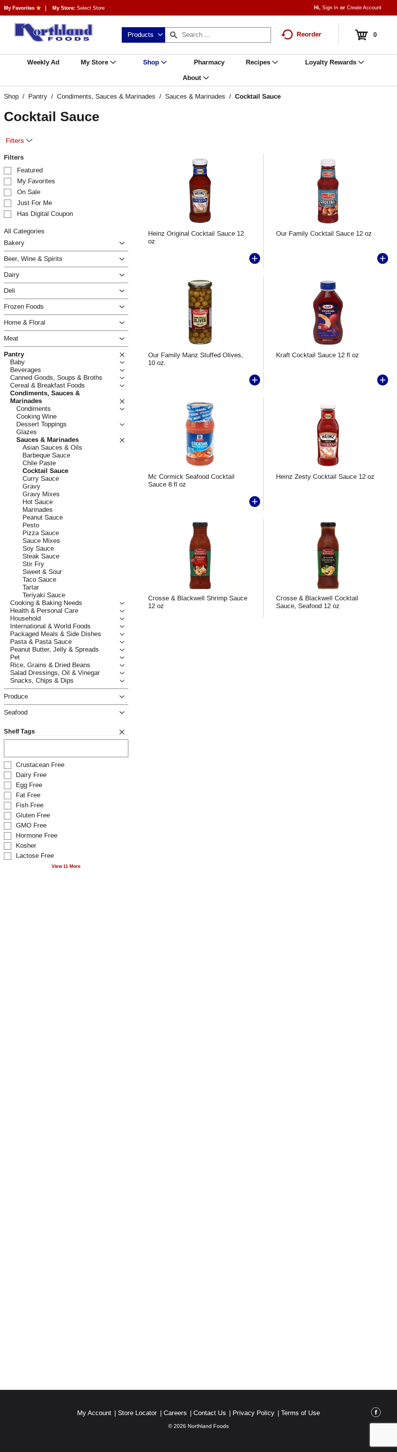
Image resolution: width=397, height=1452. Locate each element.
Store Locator (137, 1413)
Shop (11, 96)
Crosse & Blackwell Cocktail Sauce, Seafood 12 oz (317, 602)
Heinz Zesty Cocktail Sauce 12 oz (325, 476)
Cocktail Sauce (258, 96)
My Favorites (19, 8)
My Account (94, 1413)
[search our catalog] (173, 35)
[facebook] (376, 1413)
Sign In (330, 7)
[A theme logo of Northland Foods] (49, 32)
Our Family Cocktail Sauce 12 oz (324, 233)
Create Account (364, 7)
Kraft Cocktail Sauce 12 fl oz (317, 355)
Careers (175, 1413)
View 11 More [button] (66, 866)
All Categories (24, 231)
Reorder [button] (309, 34)
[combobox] (143, 35)
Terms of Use (300, 1413)
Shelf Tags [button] (19, 731)
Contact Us (209, 1413)
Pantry (37, 96)
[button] (120, 243)
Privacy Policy (253, 1413)
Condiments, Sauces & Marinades (106, 96)
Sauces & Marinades (195, 96)
